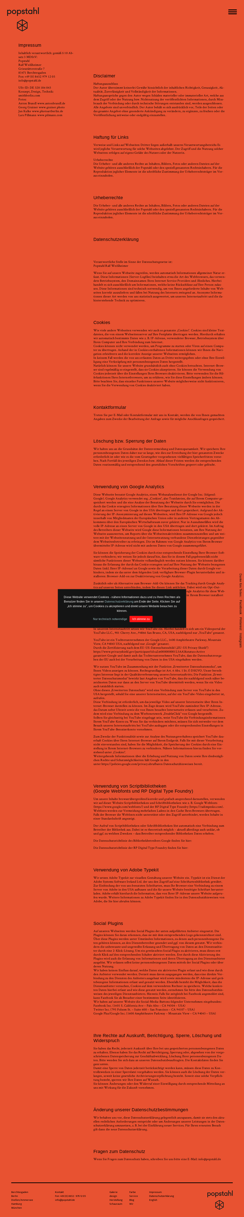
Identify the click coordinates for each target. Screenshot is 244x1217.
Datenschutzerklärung (119, 601)
